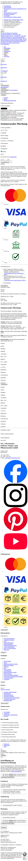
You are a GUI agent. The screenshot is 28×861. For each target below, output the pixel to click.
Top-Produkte (7, 48)
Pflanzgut (6, 666)
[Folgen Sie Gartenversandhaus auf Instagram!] (15, 506)
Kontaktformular (8, 700)
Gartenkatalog (7, 693)
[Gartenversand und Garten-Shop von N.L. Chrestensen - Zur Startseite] (14, 44)
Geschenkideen (7, 671)
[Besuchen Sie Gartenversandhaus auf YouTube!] (15, 551)
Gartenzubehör (7, 669)
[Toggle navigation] (5, 73)
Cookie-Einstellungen (9, 647)
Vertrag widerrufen (5, 689)
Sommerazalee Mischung (10, 100)
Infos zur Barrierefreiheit (10, 648)
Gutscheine (6, 56)
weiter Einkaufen (5, 85)
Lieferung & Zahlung (9, 640)
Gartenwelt (6, 713)
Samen (5, 99)
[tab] (15, 283)
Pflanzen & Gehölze (9, 665)
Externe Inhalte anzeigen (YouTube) (11, 792)
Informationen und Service (10, 8)
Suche (5, 11)
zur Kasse (3, 88)
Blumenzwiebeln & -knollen (11, 664)
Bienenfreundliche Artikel (10, 672)
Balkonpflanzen (8, 673)
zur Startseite (7, 15)
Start (5, 46)
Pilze (5, 668)
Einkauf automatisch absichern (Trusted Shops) (14, 789)
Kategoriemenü (7, 7)
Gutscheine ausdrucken (9, 699)
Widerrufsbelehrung (8, 642)
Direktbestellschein (8, 695)
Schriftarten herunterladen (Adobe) (11, 791)
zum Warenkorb (4, 87)
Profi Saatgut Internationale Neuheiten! (13, 676)
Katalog (6, 55)
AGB (5, 641)
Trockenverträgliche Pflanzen (11, 675)
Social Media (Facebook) (8, 817)
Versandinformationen (9, 638)
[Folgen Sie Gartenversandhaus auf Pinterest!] (15, 530)
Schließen (3, 95)
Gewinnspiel (7, 712)
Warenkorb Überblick (9, 14)
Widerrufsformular (8, 644)
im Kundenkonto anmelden (10, 13)
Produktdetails (7, 6)
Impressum (6, 649)
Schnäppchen (7, 51)
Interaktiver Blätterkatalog (10, 692)
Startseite (6, 97)
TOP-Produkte (7, 661)
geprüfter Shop (8, 19)
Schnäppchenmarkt (8, 678)
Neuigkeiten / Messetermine (10, 714)
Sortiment (6, 49)
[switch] (24, 859)
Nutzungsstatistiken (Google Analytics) (12, 805)
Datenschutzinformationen (10, 645)
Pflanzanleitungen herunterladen (12, 697)
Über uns (6, 716)
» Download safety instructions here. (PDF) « (15, 280)
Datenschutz (7, 745)
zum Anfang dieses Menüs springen (12, 17)
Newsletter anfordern (9, 696)
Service (6, 52)
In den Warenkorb (5, 162)
